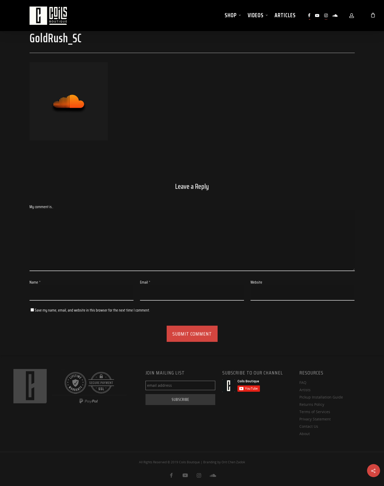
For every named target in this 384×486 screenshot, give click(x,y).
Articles (285, 15)
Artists (305, 389)
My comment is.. (41, 207)
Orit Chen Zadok (233, 462)
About (304, 433)
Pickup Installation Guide (321, 397)
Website (256, 282)
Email (145, 282)
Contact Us (308, 426)
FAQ (302, 382)
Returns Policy (311, 404)
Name (35, 282)
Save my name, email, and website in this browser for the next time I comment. (92, 310)
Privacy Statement (315, 419)
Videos (256, 15)
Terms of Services (314, 411)
